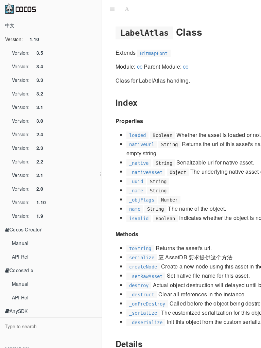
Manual (20, 243)
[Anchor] (207, 31)
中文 (10, 25)
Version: (22, 39)
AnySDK (19, 311)
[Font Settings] (127, 8)
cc (139, 66)
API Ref (20, 256)
